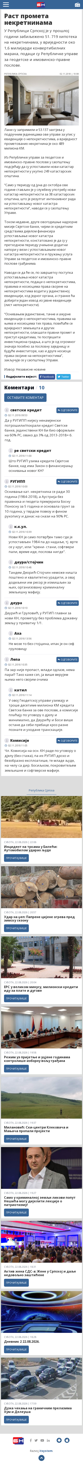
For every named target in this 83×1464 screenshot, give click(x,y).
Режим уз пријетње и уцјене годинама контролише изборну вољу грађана (37, 1059)
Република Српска (41, 790)
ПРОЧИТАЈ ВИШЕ (16, 858)
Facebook (48, 376)
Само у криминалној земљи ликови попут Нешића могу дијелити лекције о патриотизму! (40, 1201)
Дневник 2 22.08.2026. (21, 1341)
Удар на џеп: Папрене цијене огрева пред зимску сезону (39, 919)
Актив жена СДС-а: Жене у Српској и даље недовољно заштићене (40, 1273)
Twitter (65, 376)
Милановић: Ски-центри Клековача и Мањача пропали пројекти (36, 1129)
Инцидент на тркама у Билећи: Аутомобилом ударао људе (30, 848)
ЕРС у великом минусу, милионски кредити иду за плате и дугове (41, 989)
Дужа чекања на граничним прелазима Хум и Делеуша (38, 1410)
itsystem (46, 1451)
